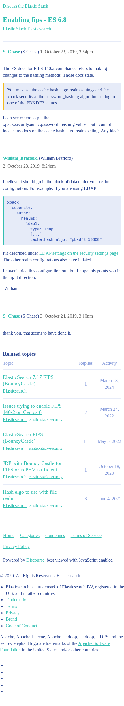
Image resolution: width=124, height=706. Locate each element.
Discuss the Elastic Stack (25, 5)
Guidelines (55, 535)
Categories (30, 535)
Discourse (35, 560)
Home (8, 535)
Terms (11, 606)
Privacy (13, 612)
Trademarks (16, 599)
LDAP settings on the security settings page (78, 253)
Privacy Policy (16, 546)
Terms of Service (86, 535)
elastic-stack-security (46, 419)
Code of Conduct (21, 625)
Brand (11, 619)
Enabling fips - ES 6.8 (35, 19)
